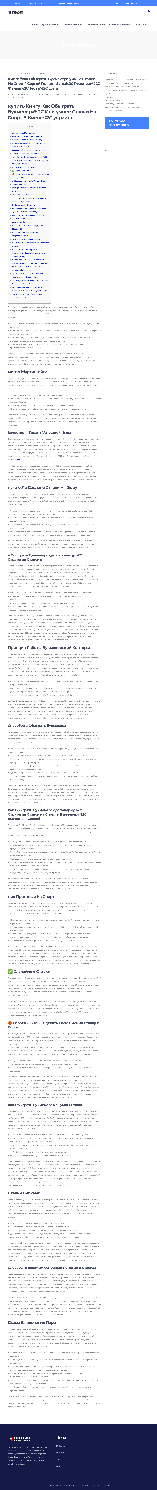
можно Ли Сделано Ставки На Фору (27, 140)
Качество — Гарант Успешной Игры (27, 136)
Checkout (60, 1453)
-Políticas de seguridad (115, 140)
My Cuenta (60, 1446)
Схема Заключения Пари (22, 194)
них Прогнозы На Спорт (22, 218)
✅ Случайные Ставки (21, 170)
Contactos (60, 1466)
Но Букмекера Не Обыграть (23, 205)
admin (13, 73)
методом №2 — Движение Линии (26, 239)
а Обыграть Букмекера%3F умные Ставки (29, 181)
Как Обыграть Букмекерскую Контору (28, 215)
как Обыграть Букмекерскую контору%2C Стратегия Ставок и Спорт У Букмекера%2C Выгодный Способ (30, 160)
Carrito (59, 1459)
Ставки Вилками (19, 184)
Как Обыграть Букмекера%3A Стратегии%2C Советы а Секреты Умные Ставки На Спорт (29, 253)
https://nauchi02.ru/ (15, 459)
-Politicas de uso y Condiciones (118, 133)
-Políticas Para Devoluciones (117, 137)
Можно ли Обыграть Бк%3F (23, 222)
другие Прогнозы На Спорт (23, 167)
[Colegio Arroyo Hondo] (17, 12)
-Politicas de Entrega (114, 144)
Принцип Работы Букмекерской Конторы (29, 150)
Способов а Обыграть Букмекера (26, 153)
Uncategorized (42, 73)
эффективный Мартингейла (23, 133)
